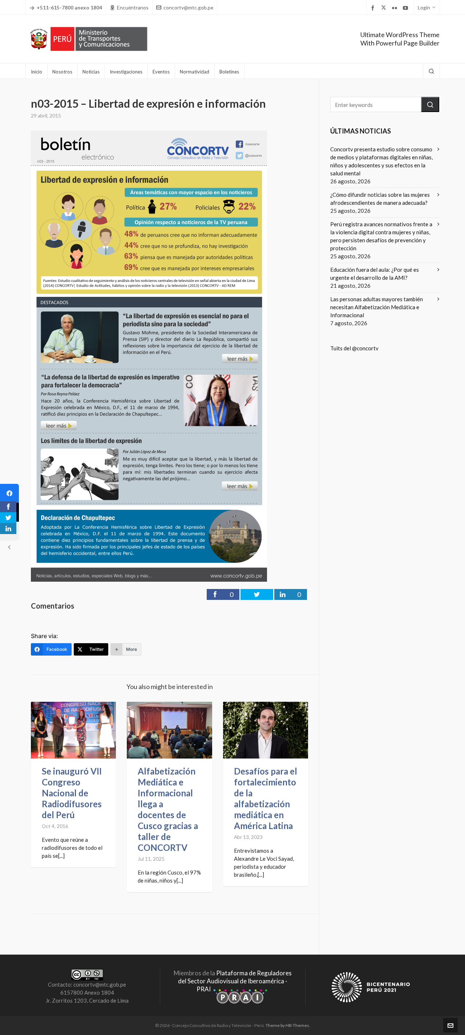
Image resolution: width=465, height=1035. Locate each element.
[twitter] (384, 8)
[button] (430, 104)
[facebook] (373, 8)
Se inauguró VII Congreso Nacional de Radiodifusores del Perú (72, 793)
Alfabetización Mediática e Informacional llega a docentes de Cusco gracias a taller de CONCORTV (168, 809)
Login (424, 7)
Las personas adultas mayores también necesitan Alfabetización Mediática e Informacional (376, 307)
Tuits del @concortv (354, 348)
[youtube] (406, 8)
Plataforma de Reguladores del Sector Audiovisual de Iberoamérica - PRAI (235, 981)
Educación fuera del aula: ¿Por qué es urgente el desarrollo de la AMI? (374, 273)
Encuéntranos (133, 7)
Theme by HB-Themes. (288, 1025)
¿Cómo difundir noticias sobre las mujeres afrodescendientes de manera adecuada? (380, 198)
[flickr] (395, 8)
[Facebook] (9, 493)
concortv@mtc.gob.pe (188, 7)
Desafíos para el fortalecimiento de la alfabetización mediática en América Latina (265, 798)
